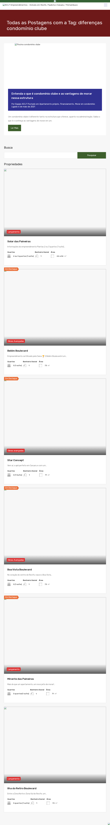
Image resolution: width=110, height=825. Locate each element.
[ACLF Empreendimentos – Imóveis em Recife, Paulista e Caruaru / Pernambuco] (40, 5)
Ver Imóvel (55, 223)
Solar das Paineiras (19, 241)
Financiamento (67, 104)
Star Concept (15, 460)
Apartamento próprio (49, 104)
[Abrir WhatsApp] (99, 819)
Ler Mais (14, 128)
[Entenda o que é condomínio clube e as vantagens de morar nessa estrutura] (55, 70)
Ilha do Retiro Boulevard (21, 788)
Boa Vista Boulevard (19, 569)
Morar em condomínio (85, 104)
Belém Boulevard (17, 350)
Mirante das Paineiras (20, 678)
